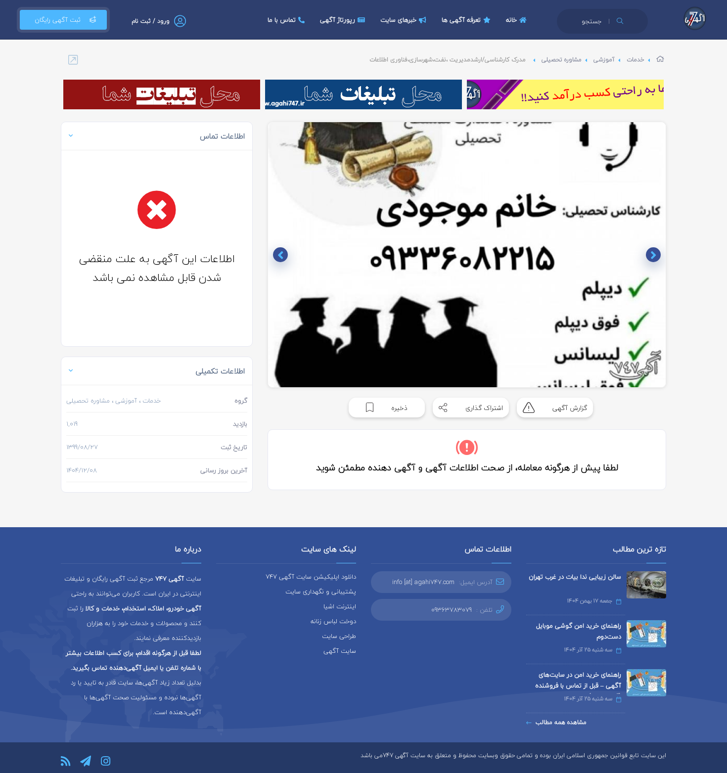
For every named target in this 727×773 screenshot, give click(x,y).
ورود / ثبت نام (151, 21)
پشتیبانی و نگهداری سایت (320, 591)
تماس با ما (282, 19)
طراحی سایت (339, 636)
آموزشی (604, 59)
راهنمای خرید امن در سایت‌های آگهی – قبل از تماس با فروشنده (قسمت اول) (578, 685)
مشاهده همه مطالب (561, 722)
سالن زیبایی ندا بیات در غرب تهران (575, 576)
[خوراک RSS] (65, 761)
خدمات (635, 59)
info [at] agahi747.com (423, 582)
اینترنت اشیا (339, 606)
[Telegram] (85, 761)
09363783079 (451, 609)
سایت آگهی (339, 650)
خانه (511, 19)
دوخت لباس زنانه (333, 621)
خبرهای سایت (398, 19)
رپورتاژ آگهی (337, 19)
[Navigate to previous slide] (653, 254)
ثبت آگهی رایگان (58, 19)
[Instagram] (105, 761)
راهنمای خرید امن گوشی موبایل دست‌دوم (578, 631)
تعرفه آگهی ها (461, 19)
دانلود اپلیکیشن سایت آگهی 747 (311, 576)
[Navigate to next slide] (280, 254)
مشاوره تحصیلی (562, 59)
